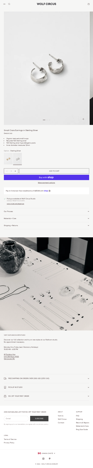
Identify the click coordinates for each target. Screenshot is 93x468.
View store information (15, 204)
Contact (61, 423)
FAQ (77, 416)
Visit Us (60, 416)
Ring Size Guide (82, 429)
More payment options (46, 183)
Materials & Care (82, 426)
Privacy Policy (9, 443)
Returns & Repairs (82, 423)
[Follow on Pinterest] (49, 458)
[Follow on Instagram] (43, 458)
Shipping (79, 419)
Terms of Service (10, 439)
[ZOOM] (83, 119)
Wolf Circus (62, 419)
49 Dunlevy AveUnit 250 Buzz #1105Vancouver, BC (11, 357)
